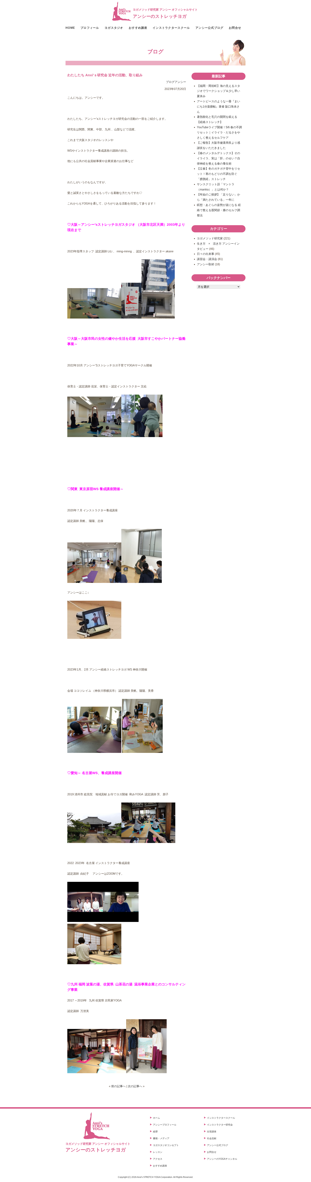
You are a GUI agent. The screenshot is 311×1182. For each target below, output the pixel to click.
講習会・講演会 (207, 259)
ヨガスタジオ (114, 27)
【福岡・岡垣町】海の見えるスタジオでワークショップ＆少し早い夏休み (218, 91)
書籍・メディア (161, 1138)
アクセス (157, 1159)
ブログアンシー (176, 81)
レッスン (157, 1152)
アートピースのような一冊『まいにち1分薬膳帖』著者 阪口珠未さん (218, 106)
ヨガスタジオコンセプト (166, 1145)
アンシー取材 (205, 264)
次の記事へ (135, 1086)
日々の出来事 (205, 253)
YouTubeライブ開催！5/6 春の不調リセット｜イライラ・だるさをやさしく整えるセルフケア (219, 132)
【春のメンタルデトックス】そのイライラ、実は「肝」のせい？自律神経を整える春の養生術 (218, 158)
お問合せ (235, 27)
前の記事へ (118, 1086)
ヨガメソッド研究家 (210, 238)
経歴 (155, 1131)
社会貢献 (211, 1138)
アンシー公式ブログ (209, 27)
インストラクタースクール (171, 27)
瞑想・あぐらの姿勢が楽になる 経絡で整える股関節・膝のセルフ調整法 (219, 210)
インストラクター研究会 (220, 1124)
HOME (70, 27)
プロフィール (89, 27)
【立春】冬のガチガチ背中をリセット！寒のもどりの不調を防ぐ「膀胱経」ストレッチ (218, 174)
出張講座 (211, 1131)
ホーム (156, 1118)
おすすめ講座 (138, 27)
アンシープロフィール (164, 1124)
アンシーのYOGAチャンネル (222, 1159)
